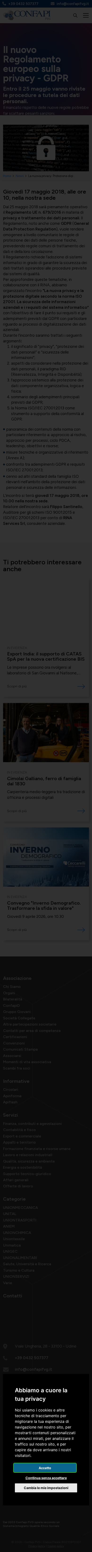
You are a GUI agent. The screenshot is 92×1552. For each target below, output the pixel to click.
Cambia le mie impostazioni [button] (46, 1488)
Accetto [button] (45, 1468)
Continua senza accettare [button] (46, 1478)
